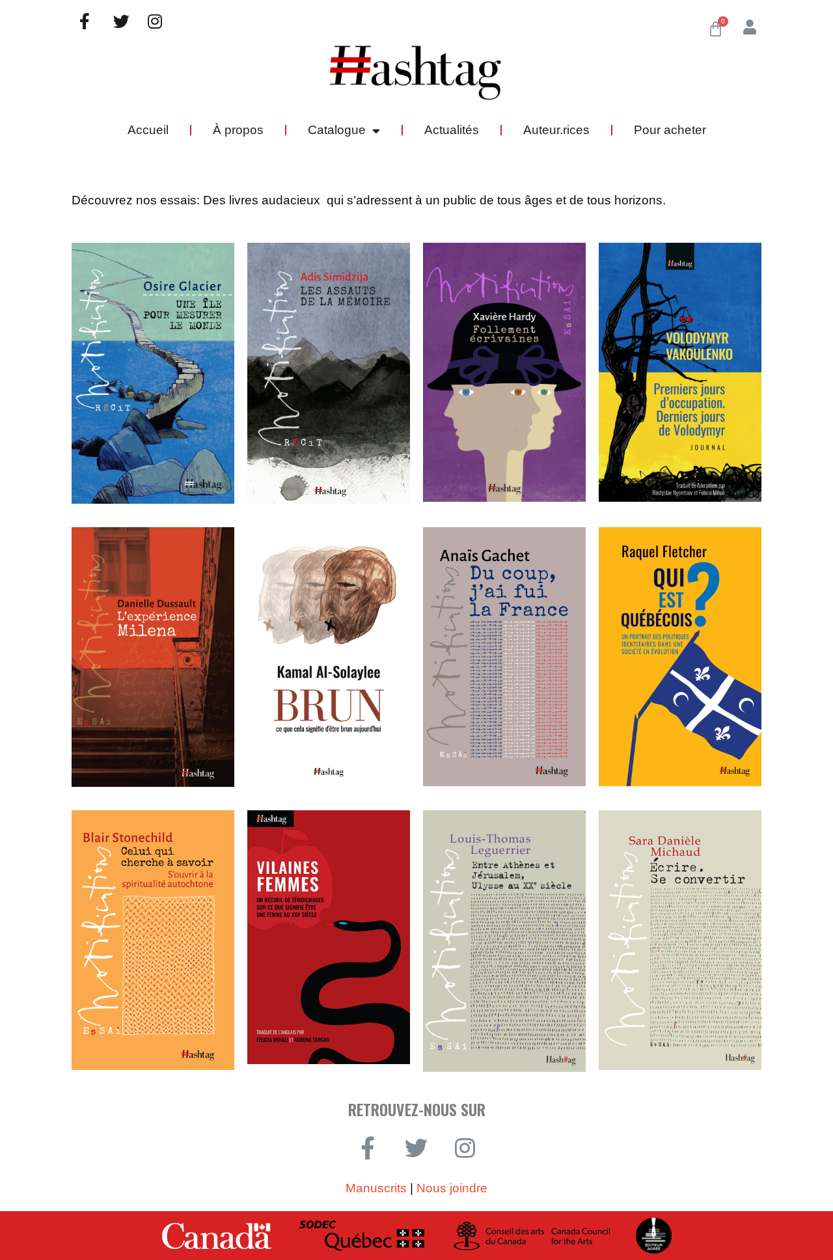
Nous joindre (451, 1188)
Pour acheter (670, 130)
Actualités (451, 130)
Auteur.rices (556, 130)
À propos (238, 130)
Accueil (148, 130)
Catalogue (337, 130)
